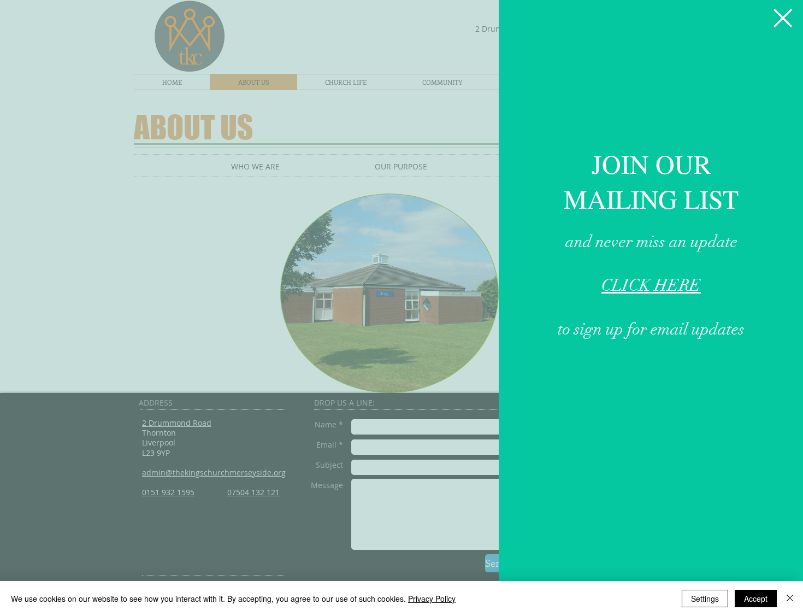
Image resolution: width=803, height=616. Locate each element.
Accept (755, 598)
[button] (783, 18)
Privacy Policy (432, 598)
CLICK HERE (651, 285)
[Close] (789, 598)
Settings (705, 598)
